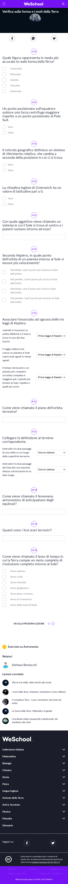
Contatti (11, 869)
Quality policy (56, 869)
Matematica (9, 756)
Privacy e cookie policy (17, 873)
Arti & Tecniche (11, 805)
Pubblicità (34, 869)
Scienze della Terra (13, 798)
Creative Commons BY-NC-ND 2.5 (45, 862)
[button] (4, 4)
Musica (6, 811)
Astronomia (30, 646)
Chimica (6, 770)
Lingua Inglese (10, 791)
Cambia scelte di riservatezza (51, 873)
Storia (5, 777)
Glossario (7, 825)
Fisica (5, 784)
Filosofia (7, 818)
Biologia (6, 763)
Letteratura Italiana (13, 749)
